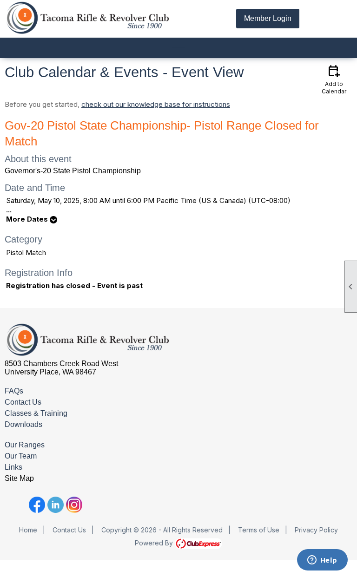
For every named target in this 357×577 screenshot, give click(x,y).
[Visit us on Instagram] (74, 505)
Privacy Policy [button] (316, 530)
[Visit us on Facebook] (37, 505)
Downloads (23, 424)
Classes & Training (36, 413)
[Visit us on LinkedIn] (55, 505)
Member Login (267, 18)
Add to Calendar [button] (334, 79)
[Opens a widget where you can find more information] (322, 560)
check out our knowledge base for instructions (155, 104)
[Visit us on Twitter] (18, 505)
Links (13, 467)
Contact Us (23, 402)
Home (28, 530)
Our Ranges (25, 445)
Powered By (155, 543)
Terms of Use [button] (258, 530)
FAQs (14, 391)
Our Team (21, 456)
